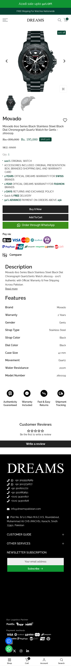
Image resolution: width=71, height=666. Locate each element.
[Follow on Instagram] (21, 651)
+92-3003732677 (23, 484)
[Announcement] (35, 4)
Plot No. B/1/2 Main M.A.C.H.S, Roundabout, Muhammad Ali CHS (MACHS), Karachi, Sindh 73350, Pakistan (33, 521)
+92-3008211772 (19, 488)
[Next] (64, 61)
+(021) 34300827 (19, 496)
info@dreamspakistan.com (25, 508)
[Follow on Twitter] (14, 651)
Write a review (35, 444)
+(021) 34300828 (19, 500)
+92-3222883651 (19, 492)
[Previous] (7, 61)
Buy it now (35, 209)
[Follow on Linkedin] (27, 651)
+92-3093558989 (23, 480)
